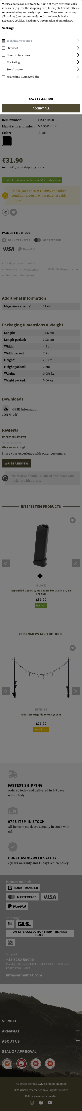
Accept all (41, 108)
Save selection (41, 98)
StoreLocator (15, 69)
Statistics (12, 48)
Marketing (13, 62)
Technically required (19, 41)
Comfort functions (18, 55)
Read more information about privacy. (49, 21)
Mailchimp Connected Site (23, 77)
